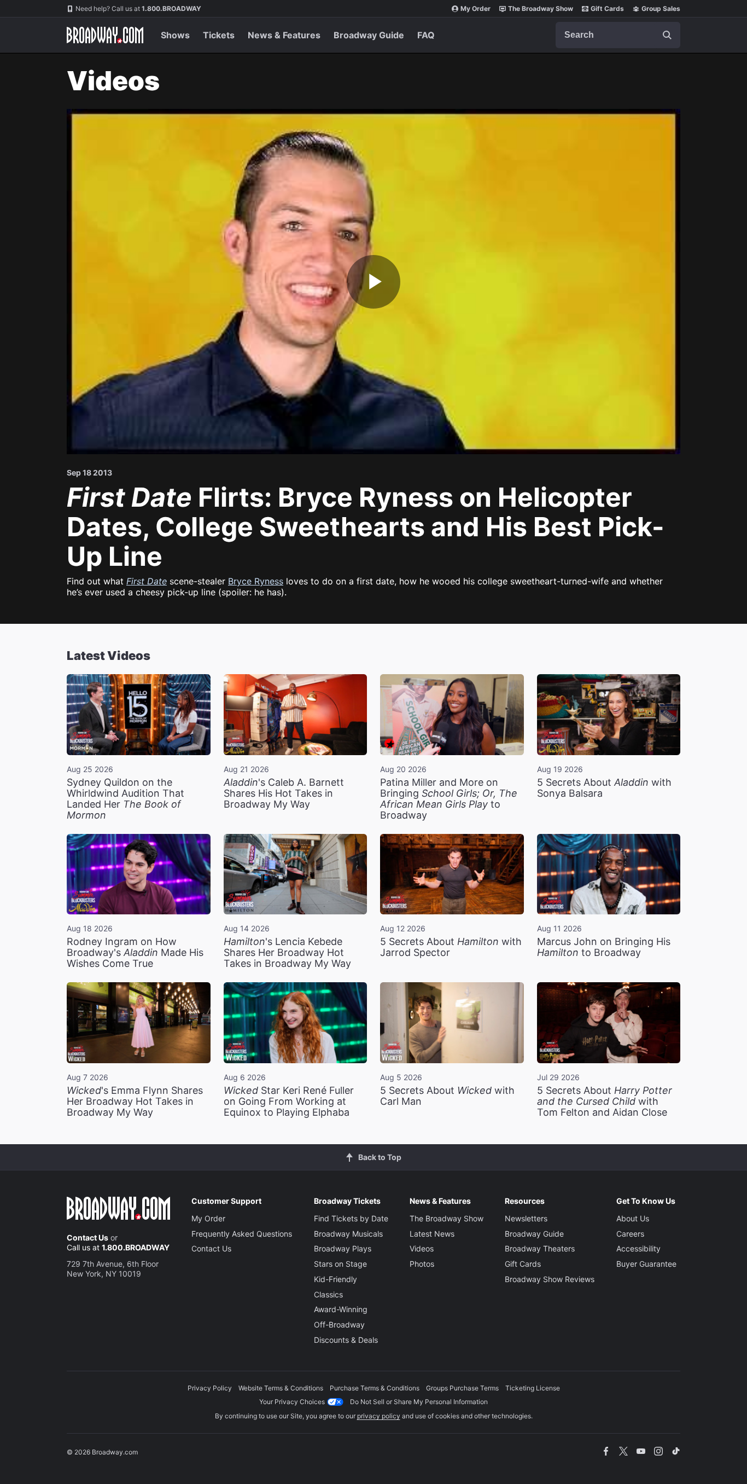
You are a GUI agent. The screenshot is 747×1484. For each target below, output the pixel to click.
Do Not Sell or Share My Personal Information (419, 1402)
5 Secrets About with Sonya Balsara (604, 787)
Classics (328, 1294)
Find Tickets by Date (351, 1218)
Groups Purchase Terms (462, 1388)
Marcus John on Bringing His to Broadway (603, 947)
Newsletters (526, 1218)
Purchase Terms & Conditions (374, 1388)
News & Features (284, 35)
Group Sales (660, 8)
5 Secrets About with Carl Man (447, 1096)
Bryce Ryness (255, 581)
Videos (422, 1248)
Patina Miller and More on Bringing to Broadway (448, 798)
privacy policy (378, 1416)
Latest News (432, 1233)
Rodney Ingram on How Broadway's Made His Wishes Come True (135, 952)
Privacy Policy (210, 1388)
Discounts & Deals (346, 1339)
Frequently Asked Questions (241, 1233)
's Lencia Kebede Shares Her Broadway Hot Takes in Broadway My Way (287, 952)
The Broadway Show (540, 8)
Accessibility (638, 1248)
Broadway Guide (369, 35)
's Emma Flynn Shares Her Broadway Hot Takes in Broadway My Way (135, 1101)
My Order (475, 8)
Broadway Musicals (348, 1233)
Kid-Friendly (335, 1279)
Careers (630, 1233)
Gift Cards (607, 8)
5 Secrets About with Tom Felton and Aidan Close (604, 1101)
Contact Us (87, 1237)
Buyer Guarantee (646, 1263)
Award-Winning (340, 1309)
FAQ (426, 35)
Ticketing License (532, 1388)
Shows (175, 35)
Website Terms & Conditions (280, 1388)
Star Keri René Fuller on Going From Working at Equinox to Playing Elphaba (289, 1101)
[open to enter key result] (667, 35)
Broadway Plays (342, 1248)
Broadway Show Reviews (549, 1279)
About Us (632, 1218)
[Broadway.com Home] (105, 35)
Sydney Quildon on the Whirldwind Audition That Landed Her (125, 798)
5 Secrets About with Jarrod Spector (451, 947)
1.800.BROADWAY (138, 8)
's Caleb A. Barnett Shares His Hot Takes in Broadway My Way (284, 793)
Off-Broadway (339, 1324)
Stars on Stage (340, 1263)
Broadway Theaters (540, 1248)
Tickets (219, 35)
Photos (422, 1263)
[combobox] (618, 35)
